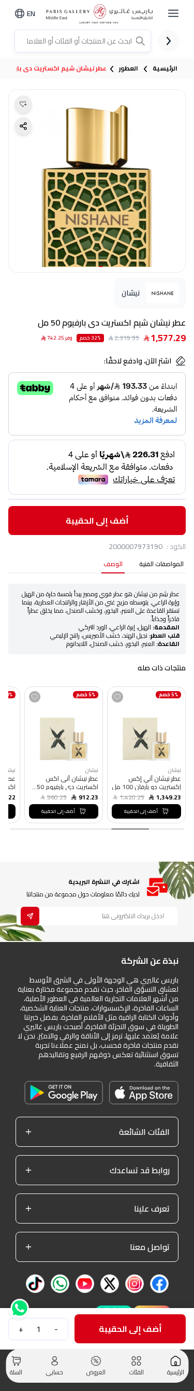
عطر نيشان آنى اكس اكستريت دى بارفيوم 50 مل (67, 782)
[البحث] (141, 41)
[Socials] (159, 1283)
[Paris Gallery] (101, 14)
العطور (128, 68)
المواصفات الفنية (161, 565)
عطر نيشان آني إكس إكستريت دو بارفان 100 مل (146, 782)
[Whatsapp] (18, 1311)
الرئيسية (165, 68)
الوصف (113, 565)
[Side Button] (173, 13)
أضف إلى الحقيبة (97, 520)
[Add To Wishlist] (117, 696)
